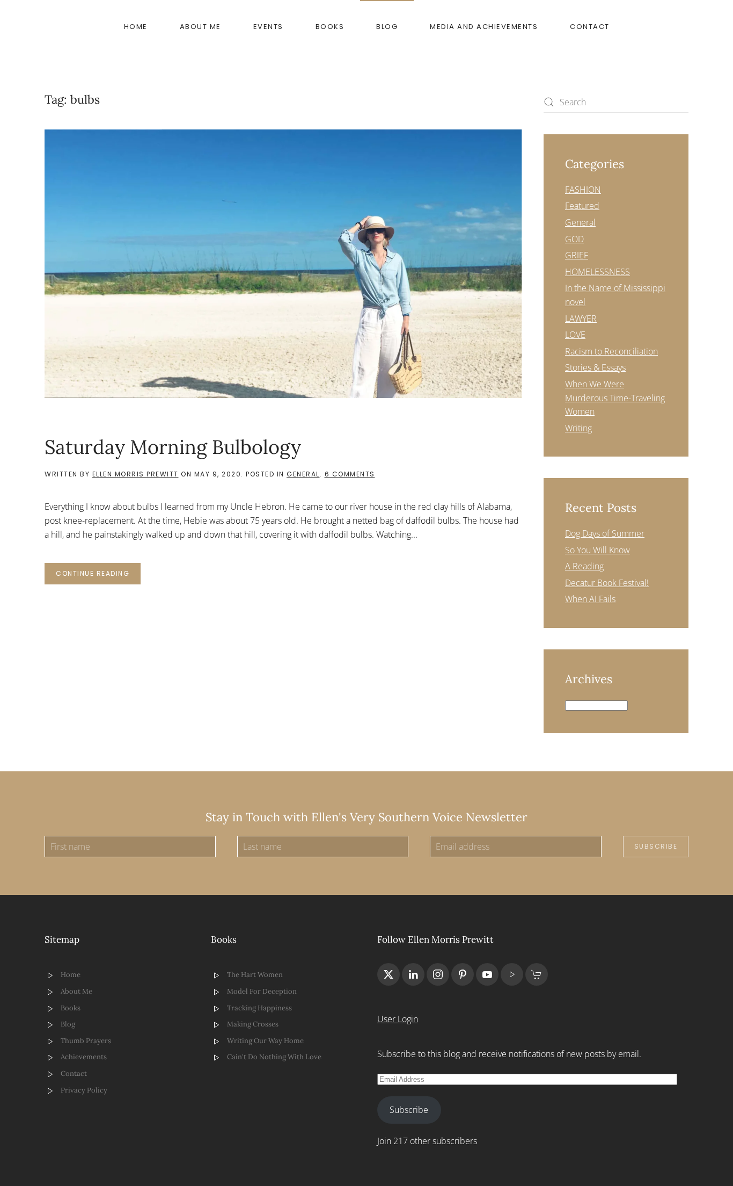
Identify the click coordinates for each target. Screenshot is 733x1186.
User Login (397, 1019)
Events (268, 26)
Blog (387, 26)
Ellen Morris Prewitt (135, 474)
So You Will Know (597, 550)
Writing (578, 428)
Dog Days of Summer (604, 533)
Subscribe (656, 846)
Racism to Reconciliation (611, 351)
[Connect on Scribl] (536, 974)
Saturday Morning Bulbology (173, 447)
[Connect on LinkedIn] (413, 974)
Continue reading (92, 573)
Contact (590, 26)
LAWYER (581, 318)
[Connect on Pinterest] (462, 974)
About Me (200, 26)
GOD (574, 239)
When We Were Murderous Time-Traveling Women (615, 397)
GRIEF (576, 255)
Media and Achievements (484, 26)
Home (136, 26)
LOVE (575, 335)
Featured (582, 206)
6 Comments (350, 474)
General (303, 474)
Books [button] (330, 26)
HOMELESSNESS (597, 272)
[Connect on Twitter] (388, 974)
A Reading (584, 566)
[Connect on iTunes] (512, 974)
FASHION (583, 190)
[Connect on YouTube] (487, 974)
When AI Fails (590, 599)
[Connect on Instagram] (438, 974)
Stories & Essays (595, 367)
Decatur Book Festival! (607, 583)
